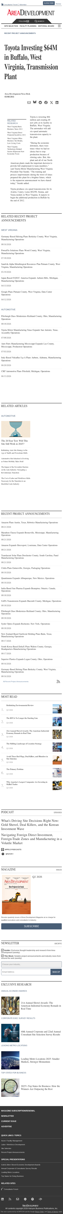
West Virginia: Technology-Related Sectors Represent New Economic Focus (15, 150)
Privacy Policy (39, 1211)
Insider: (28, 951)
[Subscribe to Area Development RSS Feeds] (11, 1200)
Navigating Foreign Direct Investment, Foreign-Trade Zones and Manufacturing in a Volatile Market (31, 839)
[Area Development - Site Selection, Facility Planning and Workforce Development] (31, 13)
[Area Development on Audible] (41, 1200)
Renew (58, 4)
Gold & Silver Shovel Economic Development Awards (20, 1165)
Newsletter (7, 1116)
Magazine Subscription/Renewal (18, 1111)
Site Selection (6, 1148)
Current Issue (8, 1121)
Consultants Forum (10, 5)
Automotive (8, 309)
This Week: (31, 957)
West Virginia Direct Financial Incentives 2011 (16, 133)
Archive (58, 943)
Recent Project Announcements (20, 33)
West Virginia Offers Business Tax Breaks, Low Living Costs (15, 140)
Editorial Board (46, 26)
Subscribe (49, 3)
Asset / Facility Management (11, 1141)
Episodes (58, 812)
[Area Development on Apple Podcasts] (26, 1200)
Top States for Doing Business (12, 1176)
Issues (59, 870)
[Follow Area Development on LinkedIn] (3, 1200)
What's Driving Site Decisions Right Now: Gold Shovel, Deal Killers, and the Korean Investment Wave (30, 825)
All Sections (59, 26)
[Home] (18, 1200)
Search (40, 21)
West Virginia (9, 230)
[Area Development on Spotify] (33, 1200)
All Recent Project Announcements (16, 681)
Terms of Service (52, 1211)
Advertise (22, 5)
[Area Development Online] (30, 1206)
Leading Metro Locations (10, 1172)
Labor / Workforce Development (13, 1144)
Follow (22, 21)
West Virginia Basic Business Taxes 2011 (15, 127)
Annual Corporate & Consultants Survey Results (19, 1168)
